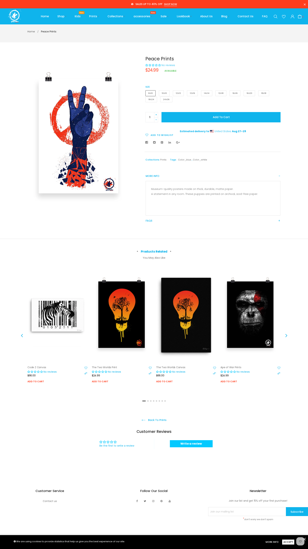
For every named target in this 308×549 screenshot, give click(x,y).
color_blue (185, 159)
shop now (170, 4)
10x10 (164, 93)
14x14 (206, 93)
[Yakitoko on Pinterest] (161, 501)
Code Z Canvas (36, 367)
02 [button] (148, 401)
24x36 (166, 99)
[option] (57, 330)
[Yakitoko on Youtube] (170, 501)
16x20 (249, 93)
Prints (163, 159)
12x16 (192, 93)
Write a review (191, 444)
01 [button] (144, 401)
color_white (200, 159)
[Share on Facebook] (147, 142)
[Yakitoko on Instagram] (153, 501)
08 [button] (165, 401)
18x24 (151, 99)
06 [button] (159, 401)
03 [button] (151, 401)
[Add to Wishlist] (85, 368)
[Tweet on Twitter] (154, 142)
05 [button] (156, 401)
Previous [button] (21, 335)
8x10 (150, 93)
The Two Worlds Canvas (170, 367)
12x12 (178, 93)
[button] (153, 65)
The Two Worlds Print (104, 367)
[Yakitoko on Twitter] (145, 501)
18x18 (263, 93)
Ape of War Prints (230, 367)
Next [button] (286, 335)
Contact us (50, 501)
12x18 (221, 93)
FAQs (149, 220)
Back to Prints (156, 420)
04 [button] (153, 401)
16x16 (235, 93)
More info (152, 176)
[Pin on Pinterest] (162, 142)
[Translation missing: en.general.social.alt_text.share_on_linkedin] (170, 142)
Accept (288, 542)
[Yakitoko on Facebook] (137, 501)
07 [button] (162, 401)
